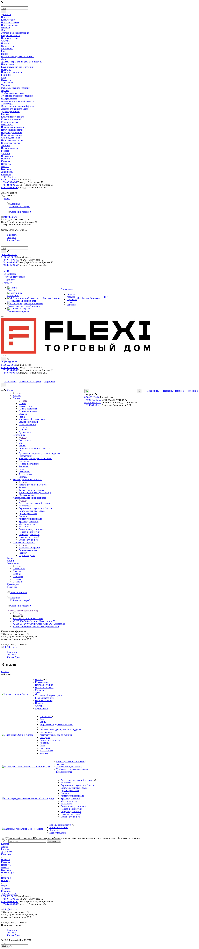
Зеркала (60, 764)
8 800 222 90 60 (9, 177)
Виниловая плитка (58, 827)
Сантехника (25, 440)
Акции (4, 846)
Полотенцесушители (50, 740)
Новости (5, 859)
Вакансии (6, 870)
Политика (6, 878)
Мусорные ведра (69, 801)
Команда (5, 862)
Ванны (43, 722)
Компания (6, 854)
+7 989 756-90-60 (9, 182)
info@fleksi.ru (10, 217)
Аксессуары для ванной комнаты (35, 503)
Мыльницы (66, 803)
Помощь (5, 880)
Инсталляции (46, 732)
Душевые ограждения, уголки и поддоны (60, 729)
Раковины (45, 742)
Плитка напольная (44, 687)
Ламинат (53, 830)
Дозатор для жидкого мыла (74, 788)
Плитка (22, 403)
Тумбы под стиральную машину (72, 769)
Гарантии (6, 891)
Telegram (11, 237)
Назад (19, 393)
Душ (42, 727)
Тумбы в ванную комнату (69, 766)
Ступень (39, 706)
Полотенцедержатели (71, 809)
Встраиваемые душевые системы (56, 724)
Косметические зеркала (72, 795)
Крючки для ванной (70, 798)
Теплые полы (46, 750)
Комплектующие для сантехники (56, 735)
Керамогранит (42, 682)
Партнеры (6, 865)
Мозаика (39, 690)
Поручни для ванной (71, 811)
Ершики (65, 793)
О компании (19, 568)
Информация (7, 872)
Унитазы (44, 753)
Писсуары (45, 737)
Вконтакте (12, 235)
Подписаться (54, 841)
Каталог (17, 395)
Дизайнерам (7, 851)
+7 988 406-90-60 (9, 187)
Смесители (45, 748)
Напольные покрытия (29, 547)
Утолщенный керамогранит (49, 695)
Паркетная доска (57, 832)
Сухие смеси (41, 708)
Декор (38, 692)
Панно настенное (43, 700)
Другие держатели (70, 790)
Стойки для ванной (70, 816)
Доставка (5, 888)
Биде (42, 719)
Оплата (4, 885)
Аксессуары (67, 782)
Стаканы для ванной (71, 814)
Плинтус (39, 703)
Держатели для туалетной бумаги (77, 785)
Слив (42, 745)
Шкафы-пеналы (64, 772)
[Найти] (3, 11)
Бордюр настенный (44, 698)
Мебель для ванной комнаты (33, 484)
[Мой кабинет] (2, 378)
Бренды (5, 849)
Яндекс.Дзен (13, 240)
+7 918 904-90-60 (9, 185)
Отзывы (5, 867)
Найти (5, 946)
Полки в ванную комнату (73, 806)
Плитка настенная (44, 685)
